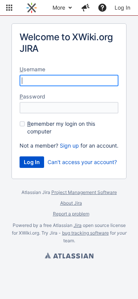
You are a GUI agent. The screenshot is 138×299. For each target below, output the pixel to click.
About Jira (71, 203)
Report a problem (71, 214)
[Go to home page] (31, 7)
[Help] (102, 7)
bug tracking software (85, 233)
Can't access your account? (82, 162)
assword (32, 96)
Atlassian (69, 256)
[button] (9, 7)
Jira (78, 225)
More (59, 7)
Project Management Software (84, 192)
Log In (122, 7)
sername (32, 69)
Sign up (69, 145)
